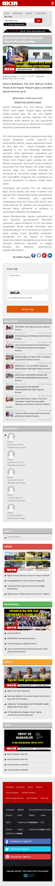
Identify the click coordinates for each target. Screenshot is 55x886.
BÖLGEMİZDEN (33, 810)
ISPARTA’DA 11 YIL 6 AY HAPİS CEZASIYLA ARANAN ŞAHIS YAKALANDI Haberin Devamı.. (33, 367)
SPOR (19, 815)
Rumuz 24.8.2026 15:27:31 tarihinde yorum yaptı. (16, 462)
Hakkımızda (17, 13)
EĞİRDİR (20, 810)
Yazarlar (28, 13)
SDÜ (42, 822)
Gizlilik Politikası (28, 793)
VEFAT (8, 822)
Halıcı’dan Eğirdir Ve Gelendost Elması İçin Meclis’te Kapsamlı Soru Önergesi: (28, 697)
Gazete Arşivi (40, 13)
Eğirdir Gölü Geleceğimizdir (31, 31)
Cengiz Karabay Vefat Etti (17, 770)
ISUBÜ (19, 833)
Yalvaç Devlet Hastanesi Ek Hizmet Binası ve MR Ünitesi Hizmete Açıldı (27, 650)
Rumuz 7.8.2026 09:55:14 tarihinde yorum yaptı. (16, 498)
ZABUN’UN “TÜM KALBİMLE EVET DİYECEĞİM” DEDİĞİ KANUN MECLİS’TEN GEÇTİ (28, 705)
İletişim (39, 787)
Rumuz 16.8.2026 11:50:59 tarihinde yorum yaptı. (16, 480)
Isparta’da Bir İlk (14, 633)
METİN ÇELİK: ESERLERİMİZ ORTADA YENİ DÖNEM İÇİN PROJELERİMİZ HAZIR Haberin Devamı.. (31, 378)
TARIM (43, 815)
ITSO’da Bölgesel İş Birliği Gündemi (22, 643)
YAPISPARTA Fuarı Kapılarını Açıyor (21, 638)
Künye (6, 13)
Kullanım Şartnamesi (14, 798)
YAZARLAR (10, 810)
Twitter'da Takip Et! (20, 849)
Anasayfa (10, 787)
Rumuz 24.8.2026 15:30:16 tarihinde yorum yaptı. (16, 445)
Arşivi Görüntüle (13, 537)
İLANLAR (32, 822)
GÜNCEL (9, 829)
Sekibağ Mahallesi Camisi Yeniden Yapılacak (25, 580)
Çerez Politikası (12, 793)
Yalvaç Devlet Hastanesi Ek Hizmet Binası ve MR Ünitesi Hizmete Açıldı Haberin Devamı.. (32, 348)
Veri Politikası (32, 798)
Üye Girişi (8, 16)
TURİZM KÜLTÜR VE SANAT (21, 822)
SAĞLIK (20, 829)
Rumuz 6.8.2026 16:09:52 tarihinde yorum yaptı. (16, 515)
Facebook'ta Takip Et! (20, 841)
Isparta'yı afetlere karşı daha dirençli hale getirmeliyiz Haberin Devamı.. (32, 414)
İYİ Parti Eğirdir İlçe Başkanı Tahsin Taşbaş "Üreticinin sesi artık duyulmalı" (24, 713)
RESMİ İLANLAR (45, 810)
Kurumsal (21, 787)
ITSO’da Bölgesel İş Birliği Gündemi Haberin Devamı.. (33, 337)
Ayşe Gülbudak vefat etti (17, 754)
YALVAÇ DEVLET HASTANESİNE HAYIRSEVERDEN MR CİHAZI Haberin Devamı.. (29, 389)
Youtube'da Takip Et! (20, 856)
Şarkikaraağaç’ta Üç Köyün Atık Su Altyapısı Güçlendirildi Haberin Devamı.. (32, 358)
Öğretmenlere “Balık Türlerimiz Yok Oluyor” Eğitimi (28, 594)
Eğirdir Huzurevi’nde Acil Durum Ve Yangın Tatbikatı (28, 575)
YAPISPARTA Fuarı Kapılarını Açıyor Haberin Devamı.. (32, 328)
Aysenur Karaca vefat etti (17, 764)
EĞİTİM (31, 815)
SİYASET (9, 815)
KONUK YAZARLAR (33, 829)
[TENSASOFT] (29, 876)
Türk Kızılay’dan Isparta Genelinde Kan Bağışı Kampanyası (26, 587)
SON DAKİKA (45, 829)
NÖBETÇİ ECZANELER (10, 833)
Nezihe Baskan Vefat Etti (17, 759)
